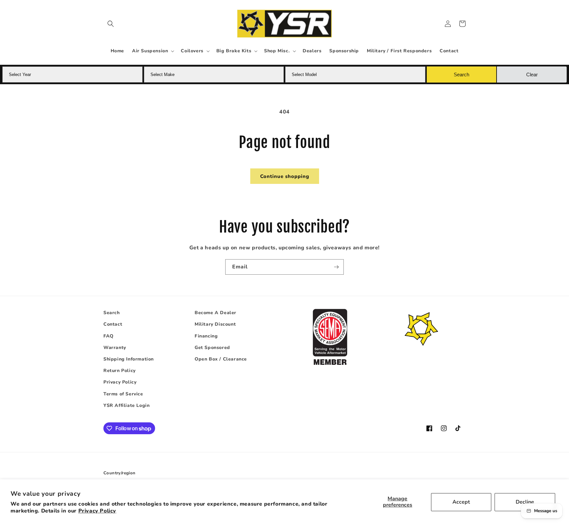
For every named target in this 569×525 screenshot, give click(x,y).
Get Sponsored (212, 347)
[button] (110, 23)
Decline (525, 502)
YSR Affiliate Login (126, 405)
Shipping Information (128, 359)
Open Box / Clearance (221, 359)
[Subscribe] (336, 267)
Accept (461, 502)
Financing (206, 336)
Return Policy (119, 370)
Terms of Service (123, 394)
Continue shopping (284, 176)
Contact (112, 324)
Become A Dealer (215, 313)
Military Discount (215, 324)
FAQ (108, 336)
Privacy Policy (97, 510)
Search (111, 313)
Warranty (114, 347)
